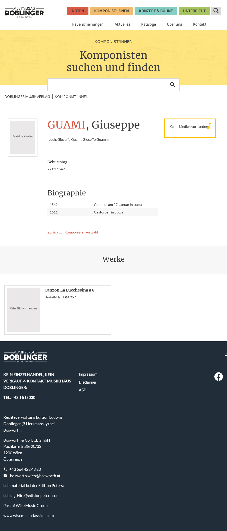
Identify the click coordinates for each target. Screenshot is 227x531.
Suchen (172, 85)
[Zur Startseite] (24, 12)
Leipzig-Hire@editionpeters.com (31, 495)
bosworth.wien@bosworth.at (35, 475)
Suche (216, 11)
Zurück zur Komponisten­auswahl (72, 232)
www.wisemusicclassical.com (28, 515)
